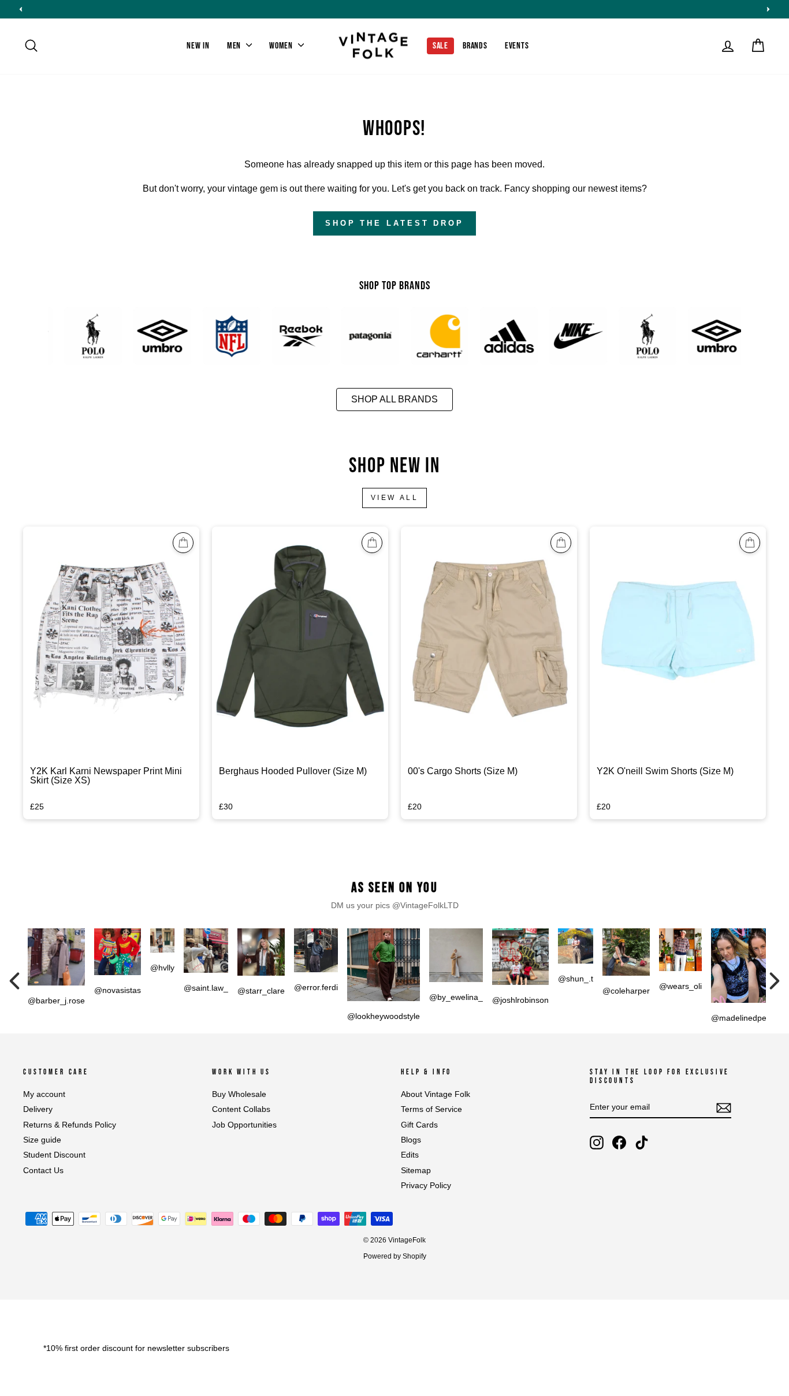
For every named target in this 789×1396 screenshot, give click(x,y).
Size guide (42, 1140)
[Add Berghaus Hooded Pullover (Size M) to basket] (372, 542)
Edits (410, 1155)
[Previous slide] (21, 9)
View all (395, 498)
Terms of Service (431, 1109)
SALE (440, 45)
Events (517, 45)
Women (282, 45)
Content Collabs (241, 1109)
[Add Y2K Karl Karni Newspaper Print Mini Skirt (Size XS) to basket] (183, 542)
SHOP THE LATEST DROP (394, 223)
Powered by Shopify (394, 1256)
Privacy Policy (426, 1185)
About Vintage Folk (435, 1094)
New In (198, 45)
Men (235, 45)
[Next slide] (768, 9)
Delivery (38, 1109)
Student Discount (54, 1155)
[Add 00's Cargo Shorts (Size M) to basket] (560, 542)
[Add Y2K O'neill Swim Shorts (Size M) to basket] (749, 542)
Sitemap (416, 1170)
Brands (475, 45)
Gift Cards (419, 1125)
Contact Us (43, 1170)
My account (44, 1094)
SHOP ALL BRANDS (394, 399)
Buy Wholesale (239, 1094)
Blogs (411, 1140)
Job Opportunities (244, 1125)
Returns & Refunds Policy (69, 1125)
